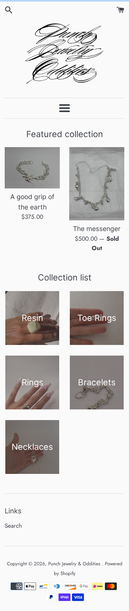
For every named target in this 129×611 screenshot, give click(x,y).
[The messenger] (96, 184)
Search (13, 525)
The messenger (97, 229)
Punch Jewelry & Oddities (75, 563)
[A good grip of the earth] (32, 167)
